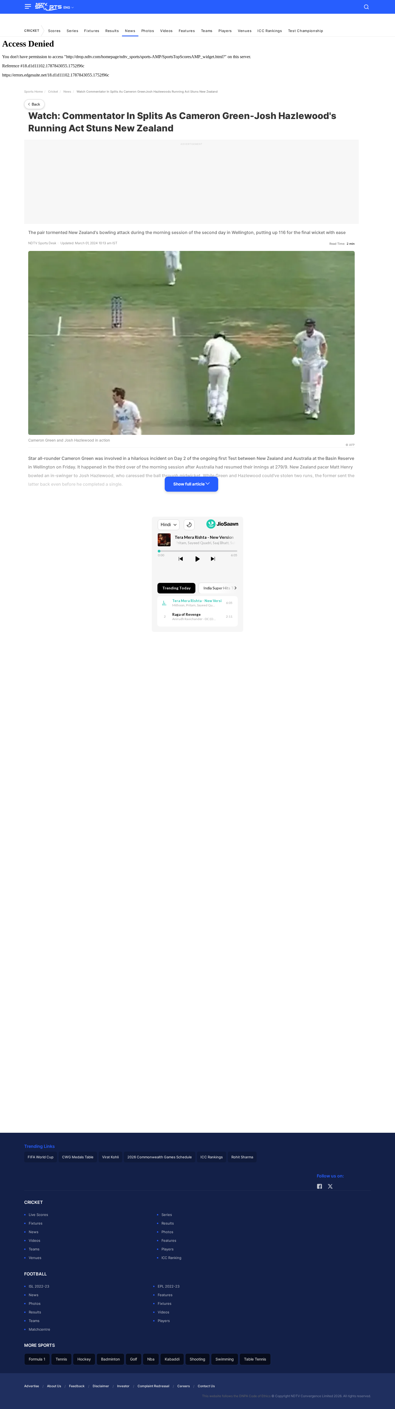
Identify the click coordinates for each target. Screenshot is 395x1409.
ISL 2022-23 (39, 1286)
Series (166, 1214)
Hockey (84, 1359)
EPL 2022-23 (168, 1286)
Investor (123, 1386)
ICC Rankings (269, 31)
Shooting (197, 1359)
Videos (166, 31)
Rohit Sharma (242, 1157)
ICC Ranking (171, 1258)
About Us (54, 1386)
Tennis (61, 1359)
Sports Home (33, 91)
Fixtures (91, 31)
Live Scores (38, 1214)
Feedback (77, 1386)
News (130, 31)
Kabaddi (172, 1359)
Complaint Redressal (153, 1386)
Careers (183, 1386)
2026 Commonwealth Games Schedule (159, 1157)
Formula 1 (37, 1359)
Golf (133, 1359)
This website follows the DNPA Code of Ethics (236, 1396)
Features (187, 31)
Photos (147, 31)
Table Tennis (255, 1359)
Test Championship (305, 31)
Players (225, 31)
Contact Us (206, 1386)
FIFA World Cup (40, 1157)
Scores (54, 31)
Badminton (110, 1359)
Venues (245, 31)
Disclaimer (101, 1386)
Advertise (31, 1386)
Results (112, 31)
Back (36, 104)
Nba (151, 1359)
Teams (207, 31)
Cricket (32, 31)
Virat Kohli (110, 1157)
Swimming (225, 1359)
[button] (29, 6)
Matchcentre (39, 1329)
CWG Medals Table (78, 1157)
